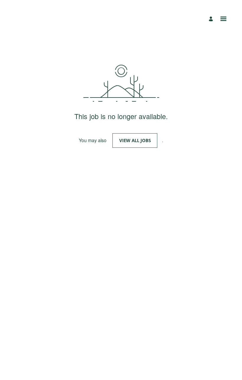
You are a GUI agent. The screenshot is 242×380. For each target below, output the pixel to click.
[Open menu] (223, 18)
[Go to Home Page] (37, 19)
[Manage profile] (212, 19)
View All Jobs (135, 140)
